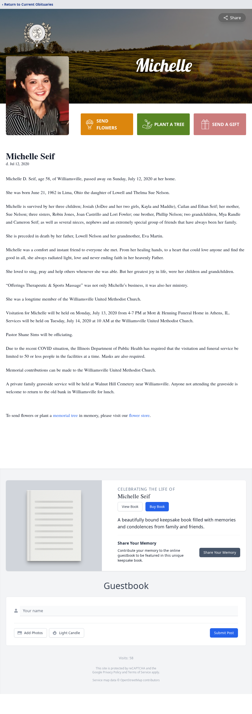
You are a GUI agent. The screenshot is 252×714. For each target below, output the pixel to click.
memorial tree (65, 415)
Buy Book (157, 506)
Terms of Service (139, 672)
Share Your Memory (220, 552)
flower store (139, 415)
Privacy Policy (112, 672)
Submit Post (224, 632)
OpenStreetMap (131, 680)
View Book (130, 506)
